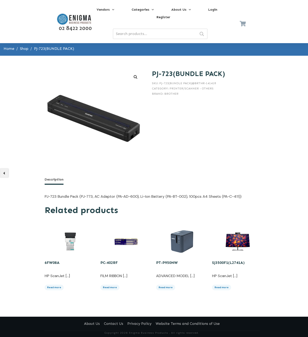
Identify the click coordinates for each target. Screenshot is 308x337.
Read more (54, 287)
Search (202, 34)
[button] (135, 77)
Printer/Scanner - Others (192, 88)
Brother (171, 94)
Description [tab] (54, 179)
